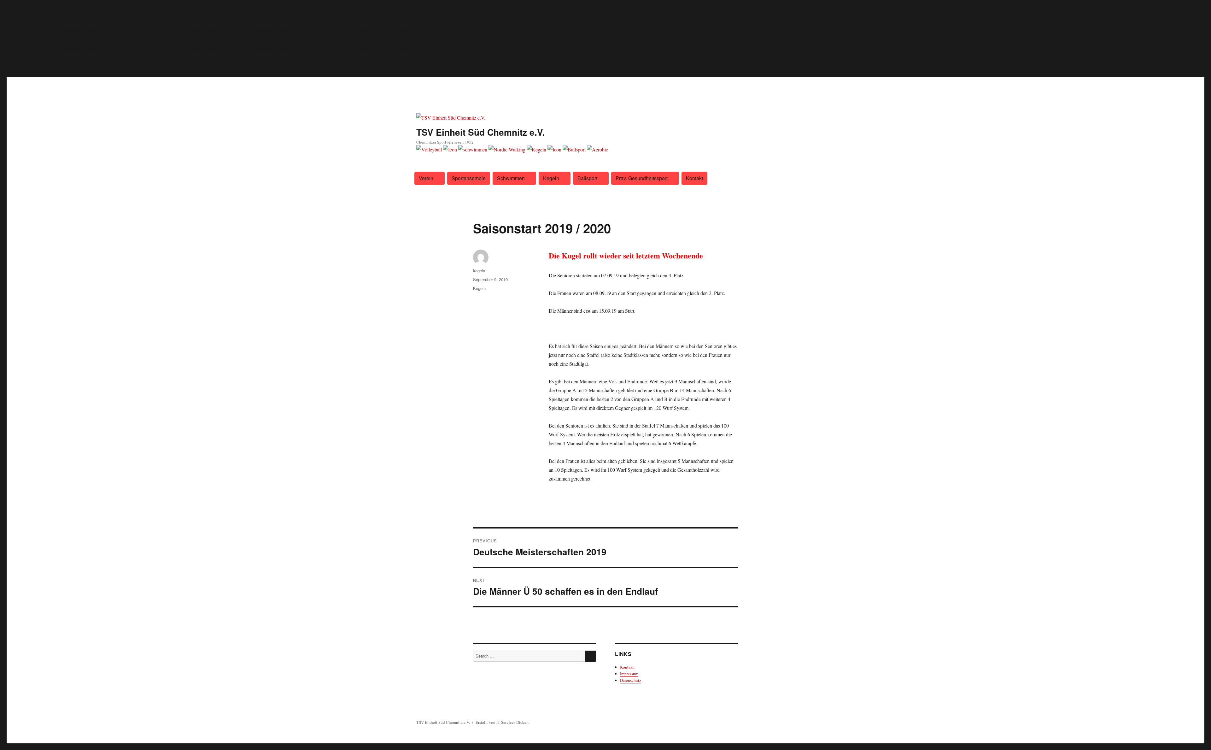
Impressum (629, 673)
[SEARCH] (590, 656)
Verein (426, 178)
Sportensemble (469, 178)
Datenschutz (630, 680)
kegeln (479, 271)
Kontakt (694, 178)
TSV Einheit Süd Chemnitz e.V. (480, 132)
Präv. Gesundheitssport (642, 178)
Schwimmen (511, 178)
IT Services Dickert (512, 722)
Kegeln (551, 178)
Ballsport (587, 178)
